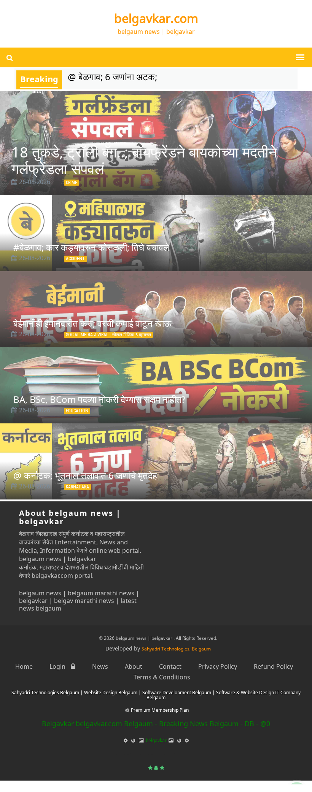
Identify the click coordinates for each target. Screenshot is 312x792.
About (133, 666)
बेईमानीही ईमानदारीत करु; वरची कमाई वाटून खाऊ (92, 323)
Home (24, 666)
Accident (75, 258)
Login (58, 666)
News (100, 666)
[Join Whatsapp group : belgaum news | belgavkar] (297, 777)
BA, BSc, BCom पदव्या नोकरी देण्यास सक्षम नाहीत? (99, 399)
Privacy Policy (217, 666)
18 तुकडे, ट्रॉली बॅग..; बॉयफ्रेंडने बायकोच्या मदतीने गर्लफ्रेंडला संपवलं (144, 160)
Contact (170, 666)
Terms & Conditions (162, 677)
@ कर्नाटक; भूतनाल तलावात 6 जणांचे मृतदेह (85, 475)
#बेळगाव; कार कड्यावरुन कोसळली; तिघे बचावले (91, 247)
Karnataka (77, 487)
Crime (71, 182)
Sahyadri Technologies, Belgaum (176, 649)
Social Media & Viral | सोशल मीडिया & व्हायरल (108, 334)
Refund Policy (273, 666)
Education (77, 410)
